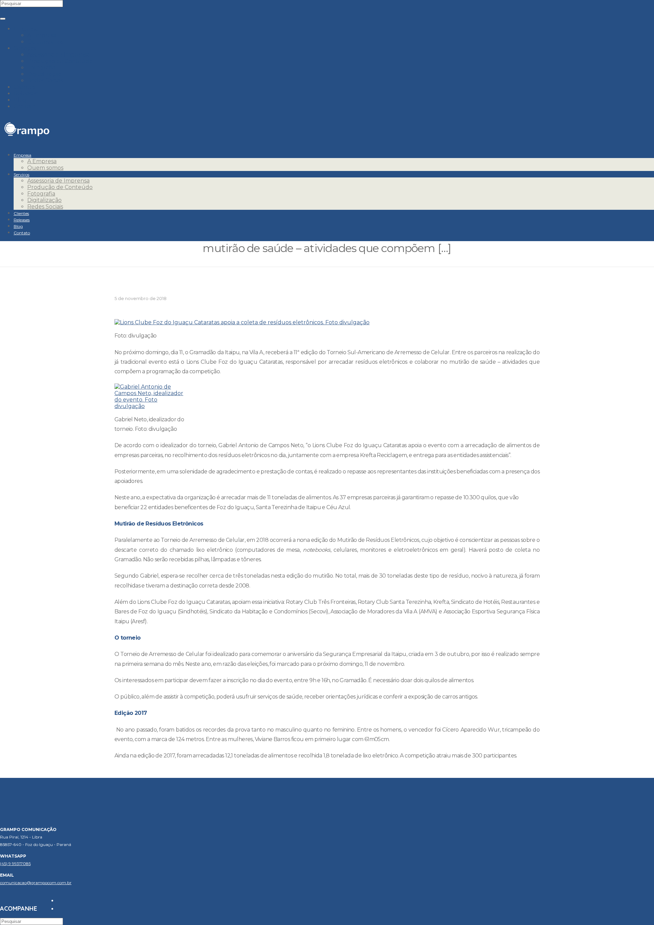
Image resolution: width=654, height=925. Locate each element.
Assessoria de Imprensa (58, 54)
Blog (20, 100)
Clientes (24, 87)
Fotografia (41, 67)
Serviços (25, 48)
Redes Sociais (45, 80)
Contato (25, 106)
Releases (25, 93)
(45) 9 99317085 (15, 863)
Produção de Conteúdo (60, 61)
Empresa (26, 29)
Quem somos (45, 41)
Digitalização (44, 74)
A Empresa (42, 35)
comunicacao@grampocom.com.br (36, 882)
